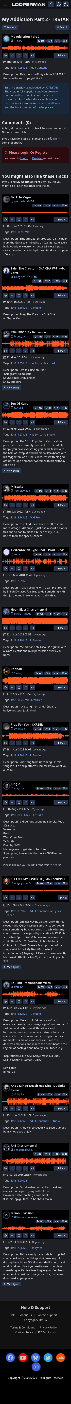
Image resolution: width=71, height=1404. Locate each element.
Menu (10, 27)
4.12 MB (22, 1014)
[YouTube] (23, 1357)
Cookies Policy (24, 1332)
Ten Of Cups (19, 403)
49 (66, 1154)
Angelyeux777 (22, 883)
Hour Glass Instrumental (29, 609)
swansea (19, 728)
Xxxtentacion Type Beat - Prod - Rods (38, 550)
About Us (26, 1315)
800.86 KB (24, 815)
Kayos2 (18, 407)
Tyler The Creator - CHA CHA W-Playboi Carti (38, 270)
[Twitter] (48, 1357)
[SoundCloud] (60, 1357)
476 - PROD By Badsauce (28, 332)
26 (66, 407)
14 (66, 1221)
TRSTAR (18, 41)
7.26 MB (22, 1248)
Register (37, 158)
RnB (13, 67)
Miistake (17, 487)
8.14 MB (22, 517)
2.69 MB (22, 581)
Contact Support (47, 1315)
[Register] (58, 4)
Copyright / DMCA (35, 1320)
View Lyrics (13, 387)
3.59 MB (22, 911)
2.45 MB (22, 363)
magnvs (19, 788)
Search (64, 27)
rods (17, 554)
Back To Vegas (21, 197)
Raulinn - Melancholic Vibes (31, 983)
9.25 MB (22, 67)
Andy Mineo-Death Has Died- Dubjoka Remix (38, 1088)
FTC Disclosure (47, 1332)
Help (13, 1315)
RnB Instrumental (24, 1145)
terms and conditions (46, 103)
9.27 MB (22, 434)
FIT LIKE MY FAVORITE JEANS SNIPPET (38, 879)
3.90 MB (22, 1180)
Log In (24, 158)
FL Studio (35, 307)
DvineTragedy (22, 613)
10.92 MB (23, 232)
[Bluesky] (35, 1357)
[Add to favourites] (25, 55)
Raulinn (18, 987)
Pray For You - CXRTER (27, 724)
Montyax (19, 336)
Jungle (15, 784)
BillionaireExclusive (26, 1217)
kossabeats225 (23, 1150)
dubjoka (19, 1094)
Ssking (18, 673)
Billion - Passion (22, 1213)
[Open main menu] (5, 4)
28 (66, 490)
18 (66, 336)
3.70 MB (22, 640)
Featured (49, 363)
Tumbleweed (22, 490)
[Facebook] (10, 1357)
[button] (66, 4)
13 (66, 728)
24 (66, 205)
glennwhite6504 (24, 201)
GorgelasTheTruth (25, 277)
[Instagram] (36, 1366)
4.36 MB (22, 307)
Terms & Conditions (22, 1327)
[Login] (51, 4)
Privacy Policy (48, 1327)
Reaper (9, 915)
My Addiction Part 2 (25, 37)
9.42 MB (22, 1121)
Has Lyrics (36, 363)
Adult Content (38, 67)
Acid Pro (35, 517)
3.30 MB (22, 755)
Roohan (16, 669)
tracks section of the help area (34, 107)
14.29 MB (23, 700)
